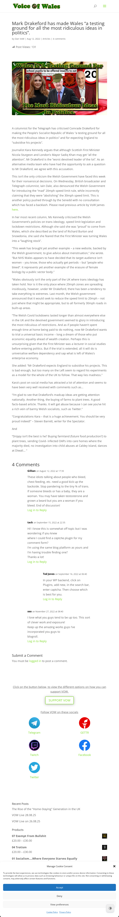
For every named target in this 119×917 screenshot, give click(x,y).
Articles (46, 38)
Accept (59, 887)
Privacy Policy (65, 912)
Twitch (34, 755)
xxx (29, 611)
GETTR (84, 732)
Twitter (34, 777)
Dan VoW (19, 38)
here (15, 209)
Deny (59, 896)
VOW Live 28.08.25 (24, 815)
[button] (114, 866)
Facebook (84, 755)
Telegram (34, 732)
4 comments (59, 38)
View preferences (59, 904)
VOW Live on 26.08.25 (26, 821)
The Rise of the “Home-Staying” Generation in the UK (46, 809)
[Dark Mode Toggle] (110, 908)
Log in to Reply (37, 510)
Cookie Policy (52, 912)
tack (30, 522)
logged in (35, 661)
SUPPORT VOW (59, 700)
